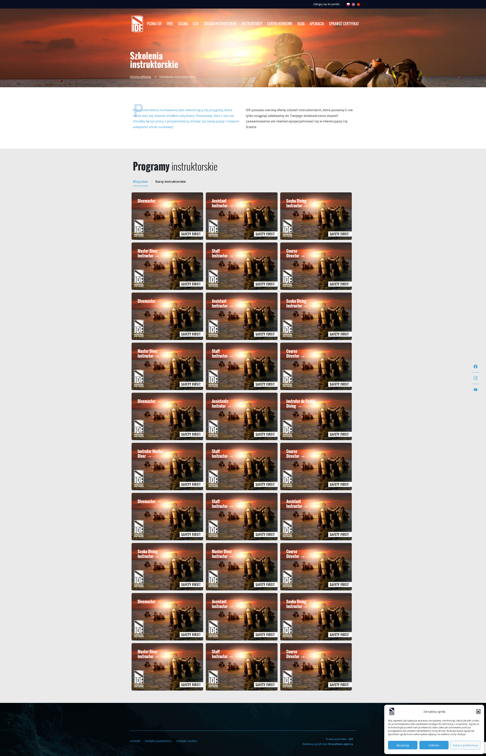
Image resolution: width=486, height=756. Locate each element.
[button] (478, 711)
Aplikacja (317, 23)
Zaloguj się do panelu (326, 4)
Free (170, 23)
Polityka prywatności (158, 741)
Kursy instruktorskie (170, 181)
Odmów (434, 745)
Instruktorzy (251, 23)
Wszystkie (140, 181)
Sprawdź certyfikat (344, 23)
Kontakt (135, 741)
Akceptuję (402, 745)
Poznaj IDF (154, 23)
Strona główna (140, 77)
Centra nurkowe (279, 23)
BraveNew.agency (340, 744)
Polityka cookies (186, 741)
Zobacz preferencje (465, 745)
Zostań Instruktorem (220, 23)
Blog (301, 23)
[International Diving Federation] (137, 24)
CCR (196, 23)
